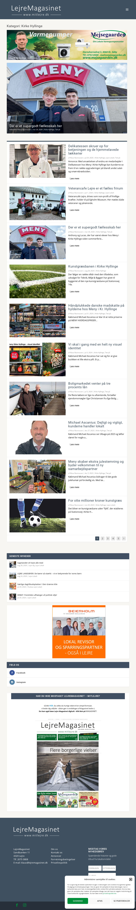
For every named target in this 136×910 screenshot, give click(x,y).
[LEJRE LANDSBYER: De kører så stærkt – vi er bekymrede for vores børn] (12, 575)
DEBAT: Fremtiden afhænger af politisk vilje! (37, 595)
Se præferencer (122, 901)
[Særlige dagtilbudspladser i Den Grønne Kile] (12, 586)
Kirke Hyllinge (49, 129)
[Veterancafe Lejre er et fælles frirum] (37, 203)
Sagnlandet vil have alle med (30, 563)
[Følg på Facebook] (17, 905)
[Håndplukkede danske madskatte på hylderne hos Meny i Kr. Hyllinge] (37, 320)
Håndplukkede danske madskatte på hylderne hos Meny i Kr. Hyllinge (96, 307)
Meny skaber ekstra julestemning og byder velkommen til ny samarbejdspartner (96, 465)
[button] (130, 879)
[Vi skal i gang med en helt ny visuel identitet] (37, 359)
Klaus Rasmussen (24, 129)
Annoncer (56, 855)
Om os (54, 849)
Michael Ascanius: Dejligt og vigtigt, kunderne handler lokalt (95, 424)
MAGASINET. (91, 711)
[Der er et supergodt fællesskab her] (37, 242)
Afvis (99, 901)
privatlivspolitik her (109, 893)
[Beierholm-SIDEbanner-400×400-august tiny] (33, 657)
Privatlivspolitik (59, 862)
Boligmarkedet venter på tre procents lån (89, 385)
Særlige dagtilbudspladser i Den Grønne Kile (37, 584)
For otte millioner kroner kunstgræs (95, 500)
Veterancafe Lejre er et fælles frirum (95, 188)
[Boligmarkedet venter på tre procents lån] (37, 398)
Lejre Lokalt (110, 158)
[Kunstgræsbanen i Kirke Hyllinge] (37, 281)
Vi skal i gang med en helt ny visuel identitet (95, 346)
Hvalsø (30, 587)
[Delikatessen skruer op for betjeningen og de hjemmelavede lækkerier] (37, 161)
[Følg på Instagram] (24, 905)
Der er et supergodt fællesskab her (35, 126)
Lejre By (32, 565)
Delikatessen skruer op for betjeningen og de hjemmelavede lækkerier (93, 149)
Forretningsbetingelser (63, 859)
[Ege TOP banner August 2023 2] (67, 59)
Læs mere (74, 178)
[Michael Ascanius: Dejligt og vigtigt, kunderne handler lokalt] (37, 437)
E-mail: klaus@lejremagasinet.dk (31, 862)
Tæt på (57, 129)
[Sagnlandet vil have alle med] (12, 564)
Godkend (78, 901)
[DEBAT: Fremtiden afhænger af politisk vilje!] (12, 596)
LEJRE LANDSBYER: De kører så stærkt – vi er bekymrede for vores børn (49, 573)
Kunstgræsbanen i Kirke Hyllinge (93, 266)
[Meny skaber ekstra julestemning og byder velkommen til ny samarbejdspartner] (37, 476)
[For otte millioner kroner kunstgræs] (37, 515)
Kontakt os (56, 852)
